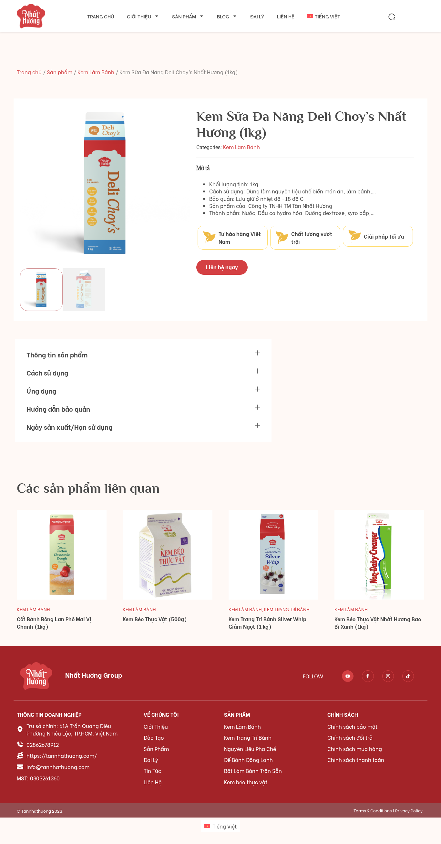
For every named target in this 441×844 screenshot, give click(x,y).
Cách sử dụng (47, 372)
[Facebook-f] (368, 676)
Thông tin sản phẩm (56, 354)
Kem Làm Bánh (95, 72)
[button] (391, 16)
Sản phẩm (184, 16)
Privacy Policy (409, 810)
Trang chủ (100, 16)
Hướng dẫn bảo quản (58, 408)
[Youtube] (348, 676)
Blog (223, 16)
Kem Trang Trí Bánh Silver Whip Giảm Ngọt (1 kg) (267, 622)
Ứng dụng (41, 390)
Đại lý (257, 16)
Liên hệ (285, 16)
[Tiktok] (408, 676)
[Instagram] (388, 676)
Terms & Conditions (373, 810)
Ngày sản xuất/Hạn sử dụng (69, 426)
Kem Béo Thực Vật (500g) (155, 619)
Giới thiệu (139, 16)
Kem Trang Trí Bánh (287, 609)
